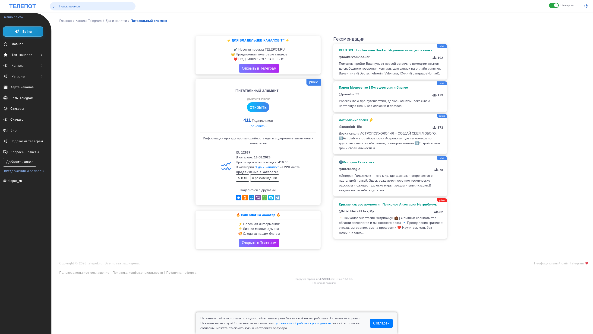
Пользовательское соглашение (84, 272)
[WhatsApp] (264, 197)
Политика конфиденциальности (138, 272)
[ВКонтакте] (238, 197)
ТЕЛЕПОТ (22, 6)
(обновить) (258, 126)
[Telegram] (277, 197)
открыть (258, 107)
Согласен (381, 323)
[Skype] (271, 197)
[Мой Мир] (251, 197)
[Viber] (258, 197)
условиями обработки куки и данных (303, 323)
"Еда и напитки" (267, 167)
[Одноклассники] (245, 197)
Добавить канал (19, 162)
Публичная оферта (181, 272)
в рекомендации (264, 178)
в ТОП (242, 178)
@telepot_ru (12, 181)
